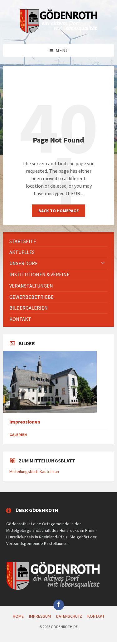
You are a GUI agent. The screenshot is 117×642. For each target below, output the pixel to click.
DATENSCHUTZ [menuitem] (69, 616)
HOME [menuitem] (18, 616)
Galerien (18, 434)
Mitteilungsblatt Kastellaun (34, 471)
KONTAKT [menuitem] (96, 616)
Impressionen (24, 422)
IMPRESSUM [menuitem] (40, 616)
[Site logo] (59, 32)
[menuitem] (58, 241)
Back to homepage (58, 210)
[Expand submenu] (103, 263)
